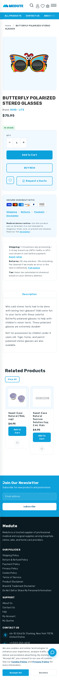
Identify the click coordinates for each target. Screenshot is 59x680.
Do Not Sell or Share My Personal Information (27, 590)
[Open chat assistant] (52, 652)
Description (29, 294)
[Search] (31, 5)
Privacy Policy (10, 568)
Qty (8, 135)
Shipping (11, 212)
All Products (13, 16)
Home (8, 25)
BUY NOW (29, 167)
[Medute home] (13, 6)
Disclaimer (12, 216)
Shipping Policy (11, 555)
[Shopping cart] (48, 6)
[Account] (37, 6)
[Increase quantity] (23, 141)
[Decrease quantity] (10, 141)
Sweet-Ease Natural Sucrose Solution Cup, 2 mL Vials (41, 419)
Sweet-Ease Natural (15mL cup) (16, 416)
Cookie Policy (10, 573)
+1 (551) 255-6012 (19, 643)
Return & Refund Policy (15, 559)
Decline (43, 672)
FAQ (5, 612)
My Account (9, 616)
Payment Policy (11, 564)
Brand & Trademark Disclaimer (19, 586)
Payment (39, 212)
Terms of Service (12, 577)
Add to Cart (17, 431)
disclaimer (25, 232)
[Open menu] (53, 5)
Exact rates (15, 257)
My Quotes (8, 620)
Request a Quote (36, 180)
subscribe (29, 506)
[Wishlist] (43, 6)
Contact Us (33, 16)
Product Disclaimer (13, 581)
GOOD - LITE (17, 110)
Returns (25, 212)
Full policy (34, 268)
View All (12, 379)
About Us (49, 16)
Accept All (16, 672)
